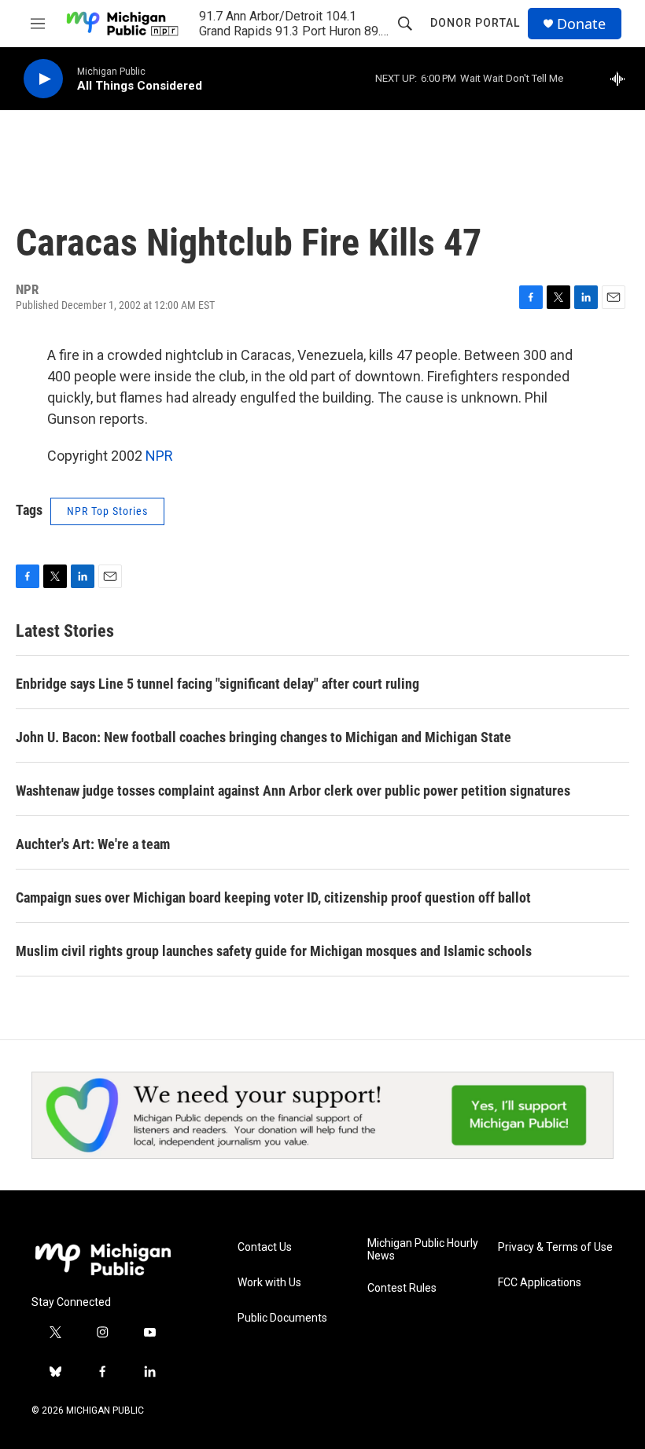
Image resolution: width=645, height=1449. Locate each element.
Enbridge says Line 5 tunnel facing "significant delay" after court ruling (217, 683)
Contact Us (265, 1247)
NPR (159, 455)
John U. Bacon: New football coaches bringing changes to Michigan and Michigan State (263, 737)
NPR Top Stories (107, 511)
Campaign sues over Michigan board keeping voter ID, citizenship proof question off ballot (273, 897)
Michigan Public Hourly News (422, 1250)
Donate (581, 24)
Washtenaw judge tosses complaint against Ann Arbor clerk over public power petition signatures (293, 790)
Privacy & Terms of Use (555, 1247)
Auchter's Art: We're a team (93, 844)
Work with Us (269, 1283)
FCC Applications (539, 1283)
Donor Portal (475, 23)
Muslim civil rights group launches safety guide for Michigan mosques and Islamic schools (274, 951)
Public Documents (282, 1318)
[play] (43, 79)
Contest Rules (402, 1288)
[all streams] (622, 78)
